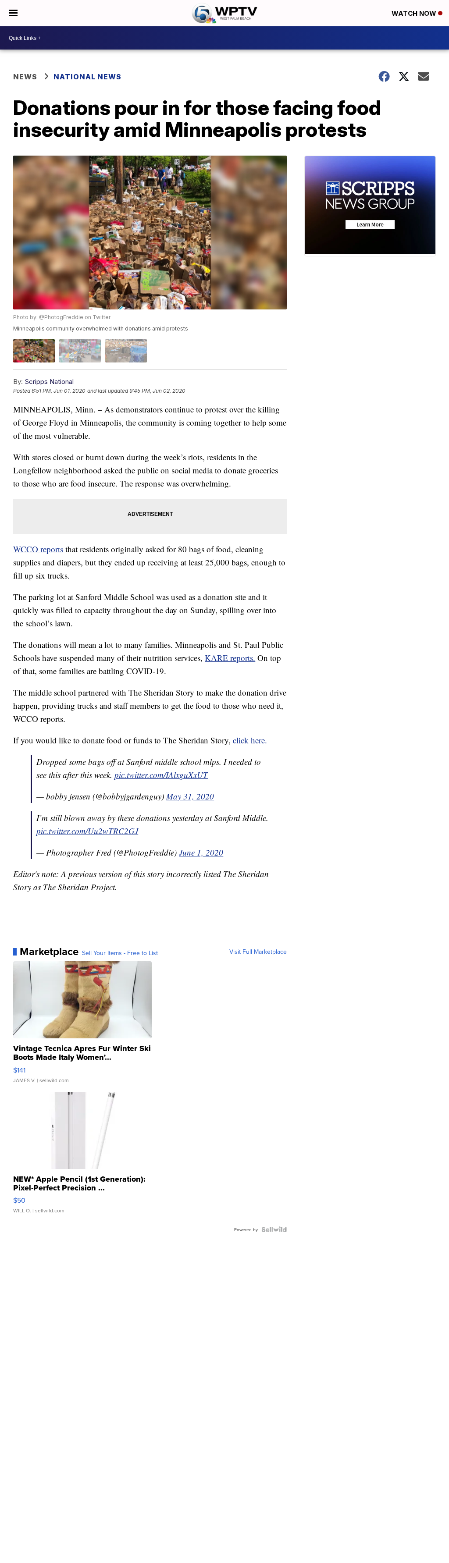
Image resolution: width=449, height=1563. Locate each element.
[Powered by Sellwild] (274, 1229)
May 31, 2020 (190, 796)
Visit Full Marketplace (258, 951)
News (25, 76)
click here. (250, 740)
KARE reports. (230, 657)
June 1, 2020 (201, 852)
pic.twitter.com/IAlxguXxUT (161, 774)
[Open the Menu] (13, 13)
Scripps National (49, 381)
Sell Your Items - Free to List (120, 953)
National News (87, 76)
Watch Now (415, 13)
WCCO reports (38, 548)
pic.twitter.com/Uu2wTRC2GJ (87, 830)
